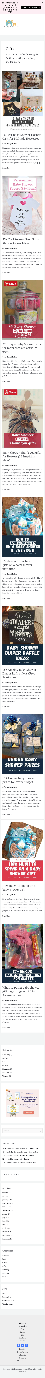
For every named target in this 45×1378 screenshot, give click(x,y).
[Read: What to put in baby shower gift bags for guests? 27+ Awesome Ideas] (22, 953)
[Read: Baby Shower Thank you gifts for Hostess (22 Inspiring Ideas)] (22, 418)
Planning (5, 1069)
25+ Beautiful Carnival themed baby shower (18, 1155)
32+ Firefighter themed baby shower (15, 1159)
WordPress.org (7, 1304)
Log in (4, 1293)
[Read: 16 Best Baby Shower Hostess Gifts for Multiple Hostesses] (22, 100)
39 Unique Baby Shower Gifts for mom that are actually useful (21, 348)
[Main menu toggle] (40, 24)
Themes (5, 1076)
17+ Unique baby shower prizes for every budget (18, 780)
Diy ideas (5, 1055)
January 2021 (7, 1239)
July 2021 (5, 1218)
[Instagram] (26, 1345)
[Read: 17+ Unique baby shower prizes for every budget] (22, 744)
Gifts (4, 144)
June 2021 (6, 1221)
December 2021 (8, 1203)
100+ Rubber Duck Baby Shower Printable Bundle (20, 1148)
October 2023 (7, 1193)
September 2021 (8, 1210)
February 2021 (7, 1235)
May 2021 (5, 1225)
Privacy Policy (23, 1349)
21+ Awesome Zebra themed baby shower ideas (19, 1163)
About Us (22, 1355)
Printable (5, 1073)
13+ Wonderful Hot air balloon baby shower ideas (20, 1152)
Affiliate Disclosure (22, 1361)
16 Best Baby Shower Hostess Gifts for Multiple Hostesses (21, 137)
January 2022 (7, 1200)
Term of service (22, 1352)
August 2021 (6, 1214)
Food (4, 1058)
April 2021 (6, 1228)
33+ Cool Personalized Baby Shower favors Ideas (20, 241)
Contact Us (23, 1358)
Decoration (23, 1326)
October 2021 (7, 1207)
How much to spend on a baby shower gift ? (18, 888)
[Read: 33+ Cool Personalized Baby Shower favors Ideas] (22, 205)
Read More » (6, 167)
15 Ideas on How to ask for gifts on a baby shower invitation (20, 565)
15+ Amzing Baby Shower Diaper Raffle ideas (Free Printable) (19, 673)
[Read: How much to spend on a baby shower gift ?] (22, 851)
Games (4, 1062)
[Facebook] (18, 1345)
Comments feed (8, 1300)
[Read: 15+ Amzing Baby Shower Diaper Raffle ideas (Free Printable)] (22, 635)
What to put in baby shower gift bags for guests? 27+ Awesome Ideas (20, 991)
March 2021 (6, 1232)
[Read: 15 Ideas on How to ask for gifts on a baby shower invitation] (22, 527)
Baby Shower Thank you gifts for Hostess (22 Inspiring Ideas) (21, 456)
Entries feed (6, 1297)
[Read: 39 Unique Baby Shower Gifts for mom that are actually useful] (22, 310)
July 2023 (5, 1196)
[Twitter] (22, 1345)
